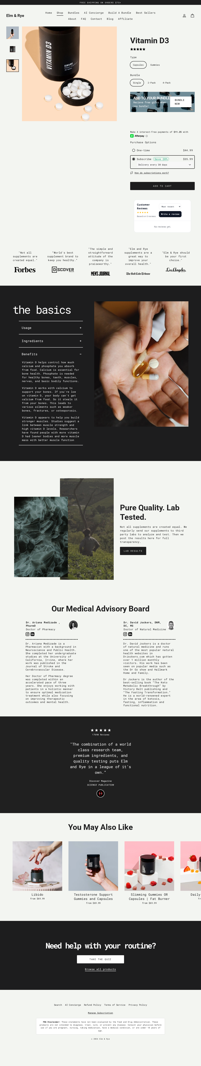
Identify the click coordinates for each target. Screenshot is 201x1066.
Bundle (135, 75)
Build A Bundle (119, 12)
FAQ (83, 18)
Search (58, 1004)
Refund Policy (92, 1004)
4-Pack (167, 82)
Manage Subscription (100, 1012)
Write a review (170, 214)
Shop (60, 12)
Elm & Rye (15, 15)
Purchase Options (143, 142)
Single (137, 82)
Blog (110, 18)
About (72, 18)
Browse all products (100, 969)
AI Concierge (94, 12)
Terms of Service (114, 1004)
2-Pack (152, 82)
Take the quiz (100, 959)
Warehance (114, 1041)
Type (133, 57)
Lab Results (133, 550)
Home (48, 12)
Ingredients (32, 341)
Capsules (138, 64)
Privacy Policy (138, 1004)
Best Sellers (146, 12)
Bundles (73, 12)
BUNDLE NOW (180, 101)
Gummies (155, 64)
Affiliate (125, 18)
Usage (27, 328)
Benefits (29, 354)
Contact (96, 18)
